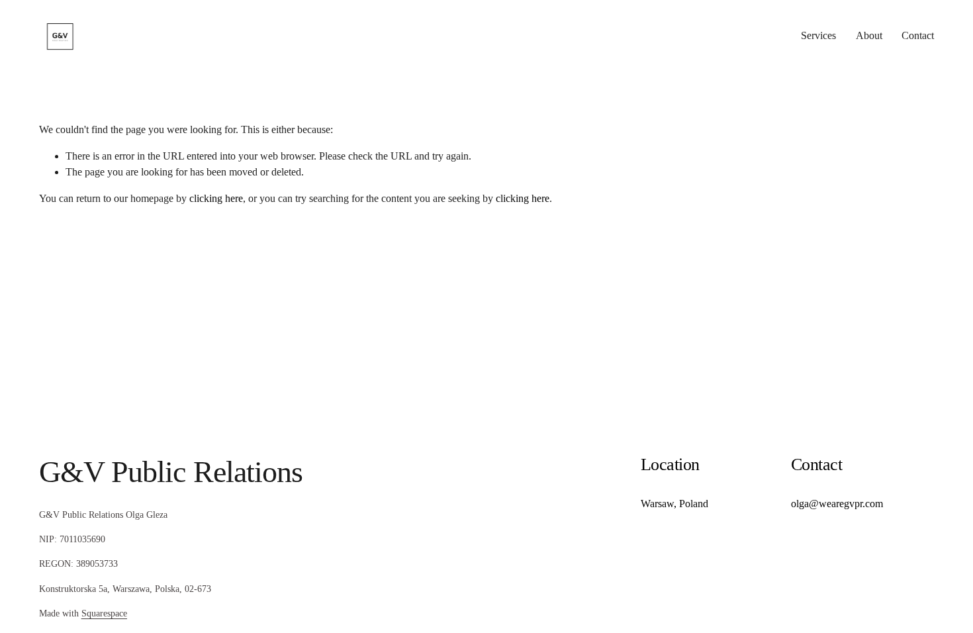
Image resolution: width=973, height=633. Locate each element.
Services (818, 35)
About (869, 35)
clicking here (216, 198)
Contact (918, 35)
